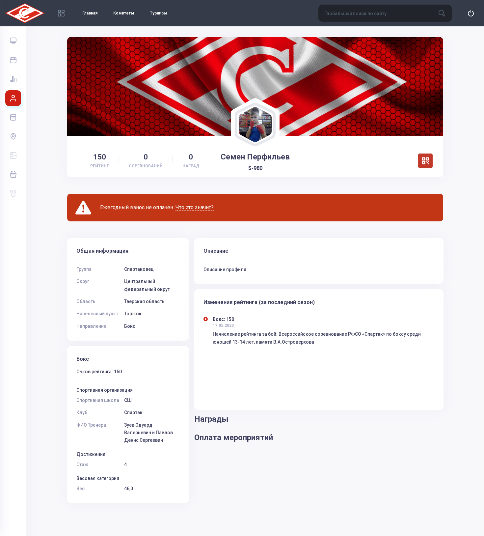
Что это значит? (194, 207)
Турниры (158, 13)
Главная (89, 13)
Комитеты (123, 13)
